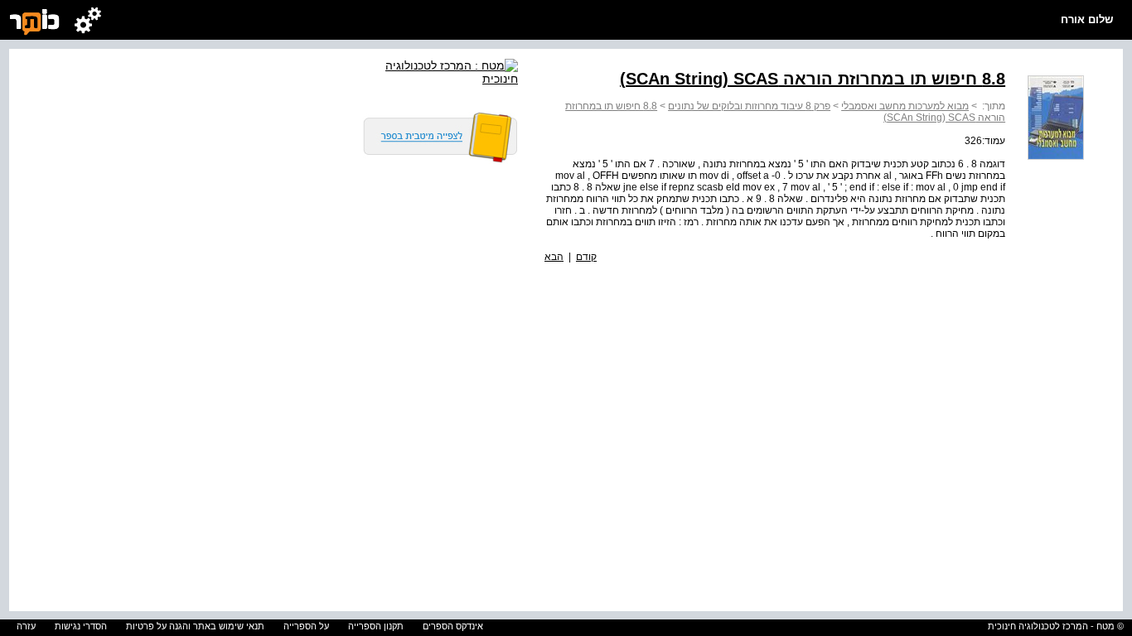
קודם (586, 257)
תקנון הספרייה (376, 626)
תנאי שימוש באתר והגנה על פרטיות (195, 626)
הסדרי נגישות (81, 626)
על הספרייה (306, 626)
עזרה (26, 626)
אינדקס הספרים (453, 626)
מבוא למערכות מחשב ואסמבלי (905, 106)
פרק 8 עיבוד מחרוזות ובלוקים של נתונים (749, 106)
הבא (554, 257)
